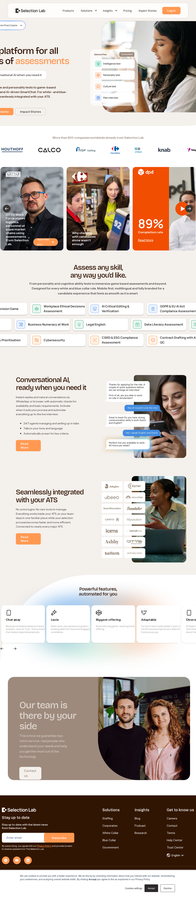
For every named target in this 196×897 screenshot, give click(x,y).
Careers (172, 818)
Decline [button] (168, 888)
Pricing (127, 10)
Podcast (140, 825)
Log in (171, 10)
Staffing (107, 818)
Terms (171, 833)
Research (141, 833)
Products (68, 10)
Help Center (174, 840)
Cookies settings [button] (133, 888)
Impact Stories (148, 10)
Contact (172, 825)
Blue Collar (109, 840)
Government (110, 847)
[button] (88, 10)
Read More (145, 240)
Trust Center (175, 847)
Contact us (30, 773)
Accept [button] (151, 888)
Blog (137, 818)
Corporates (110, 825)
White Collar (110, 833)
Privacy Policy (44, 846)
